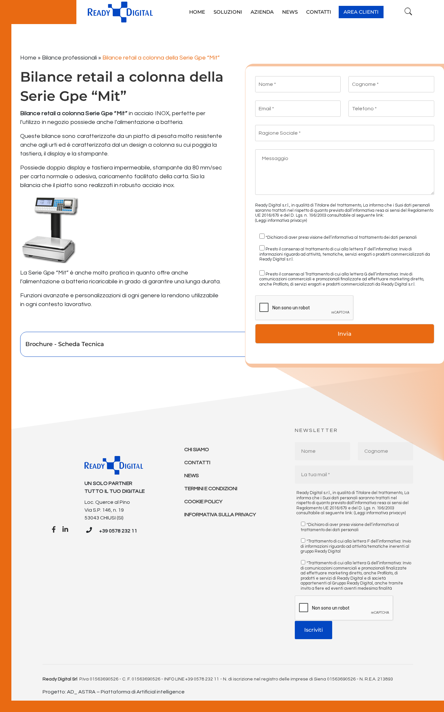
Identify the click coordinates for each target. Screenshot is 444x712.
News (191, 475)
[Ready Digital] (120, 12)
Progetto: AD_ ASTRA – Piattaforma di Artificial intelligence (114, 691)
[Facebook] (54, 530)
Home (28, 58)
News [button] (290, 12)
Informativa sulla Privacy (220, 514)
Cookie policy (203, 501)
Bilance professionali (69, 58)
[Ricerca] (408, 12)
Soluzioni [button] (228, 12)
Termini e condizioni (210, 488)
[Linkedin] (65, 530)
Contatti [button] (318, 12)
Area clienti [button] (361, 12)
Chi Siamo (196, 449)
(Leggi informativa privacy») (281, 220)
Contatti (197, 462)
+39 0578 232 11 (118, 530)
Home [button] (197, 12)
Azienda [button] (262, 12)
